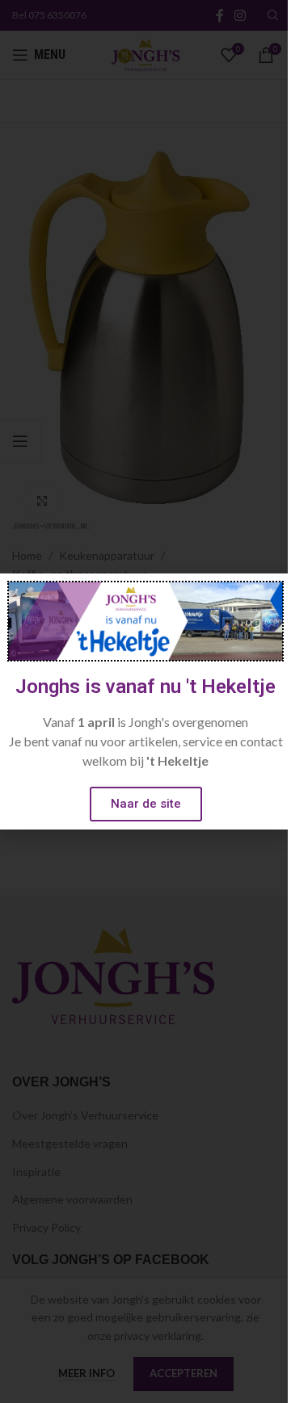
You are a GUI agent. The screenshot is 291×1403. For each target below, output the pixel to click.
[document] (145, 701)
